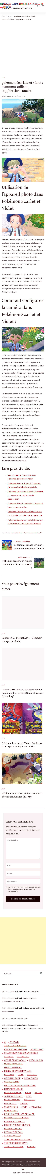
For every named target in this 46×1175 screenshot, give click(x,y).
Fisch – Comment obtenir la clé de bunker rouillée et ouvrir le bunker (23, 1009)
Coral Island (36, 1060)
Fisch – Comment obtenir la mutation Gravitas (20, 991)
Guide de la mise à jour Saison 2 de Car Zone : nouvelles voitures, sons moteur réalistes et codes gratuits (22, 1028)
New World (10, 1103)
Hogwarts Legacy (13, 1089)
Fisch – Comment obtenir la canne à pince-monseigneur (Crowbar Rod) (19, 999)
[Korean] (33, 3)
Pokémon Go (10, 1111)
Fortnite (32, 1075)
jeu (3, 78)
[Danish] (10, 3)
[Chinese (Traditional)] (4, 3)
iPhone (38, 1093)
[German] (21, 3)
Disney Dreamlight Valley (17, 1071)
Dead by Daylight (13, 1064)
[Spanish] (4, 7)
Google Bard (31, 1078)
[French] (18, 3)
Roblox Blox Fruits (14, 1121)
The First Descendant (16, 1143)
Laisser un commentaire (23, 1173)
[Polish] (39, 3)
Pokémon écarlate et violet (33, 533)
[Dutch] (13, 3)
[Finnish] (16, 3)
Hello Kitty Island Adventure (20, 1086)
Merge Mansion (12, 1100)
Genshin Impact (12, 1078)
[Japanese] (30, 3)
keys (28, 1096)
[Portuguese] (42, 3)
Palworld (36, 1107)
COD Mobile (23, 1057)
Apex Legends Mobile (15, 1046)
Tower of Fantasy (13, 1147)
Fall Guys (9, 1075)
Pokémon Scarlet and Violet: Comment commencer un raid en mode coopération (25, 495)
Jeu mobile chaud (16, 533)
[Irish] (24, 3)
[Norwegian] (36, 3)
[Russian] (1, 7)
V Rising (31, 1147)
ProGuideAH (19, 1161)
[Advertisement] (23, 46)
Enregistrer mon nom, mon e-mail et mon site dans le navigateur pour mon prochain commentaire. (24, 889)
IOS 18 (28, 1093)
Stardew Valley (12, 1136)
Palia (24, 1107)
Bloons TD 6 (37, 1049)
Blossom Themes (33, 1165)
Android (14, 1042)
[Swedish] (7, 7)
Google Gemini (11, 1082)
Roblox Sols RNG (13, 1129)
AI (5, 1042)
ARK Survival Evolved (15, 1049)
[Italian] (27, 3)
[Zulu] (10, 7)
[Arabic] (1, 3)
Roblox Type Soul (13, 1132)
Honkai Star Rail (12, 1093)
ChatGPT (8, 1057)
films (20, 1075)
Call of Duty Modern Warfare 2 (21, 1053)
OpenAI (23, 1103)
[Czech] (7, 3)
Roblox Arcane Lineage (16, 1118)
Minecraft (29, 1100)
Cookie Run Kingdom (14, 1060)
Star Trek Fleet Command (17, 1139)
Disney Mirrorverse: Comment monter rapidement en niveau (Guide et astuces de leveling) (23, 693)
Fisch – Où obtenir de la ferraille (14, 1018)
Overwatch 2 (11, 1107)
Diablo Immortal (13, 1067)
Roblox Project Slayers (17, 1125)
